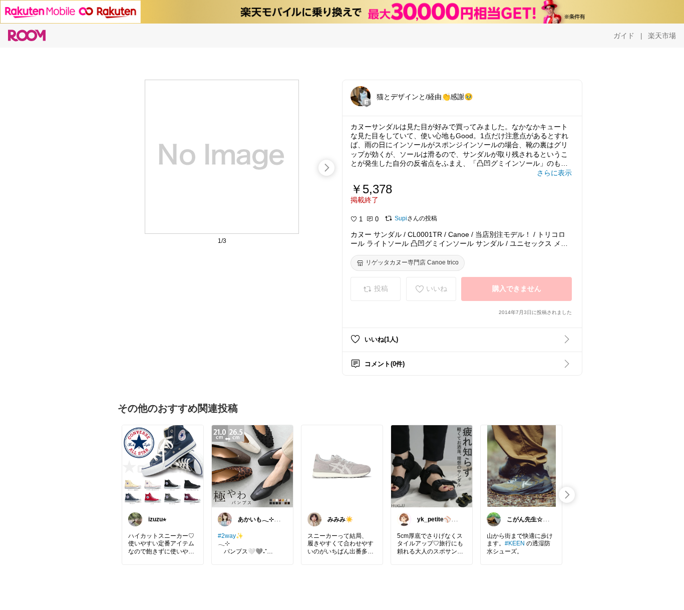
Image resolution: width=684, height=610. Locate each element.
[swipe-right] (326, 168)
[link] (162, 465)
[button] (361, 96)
